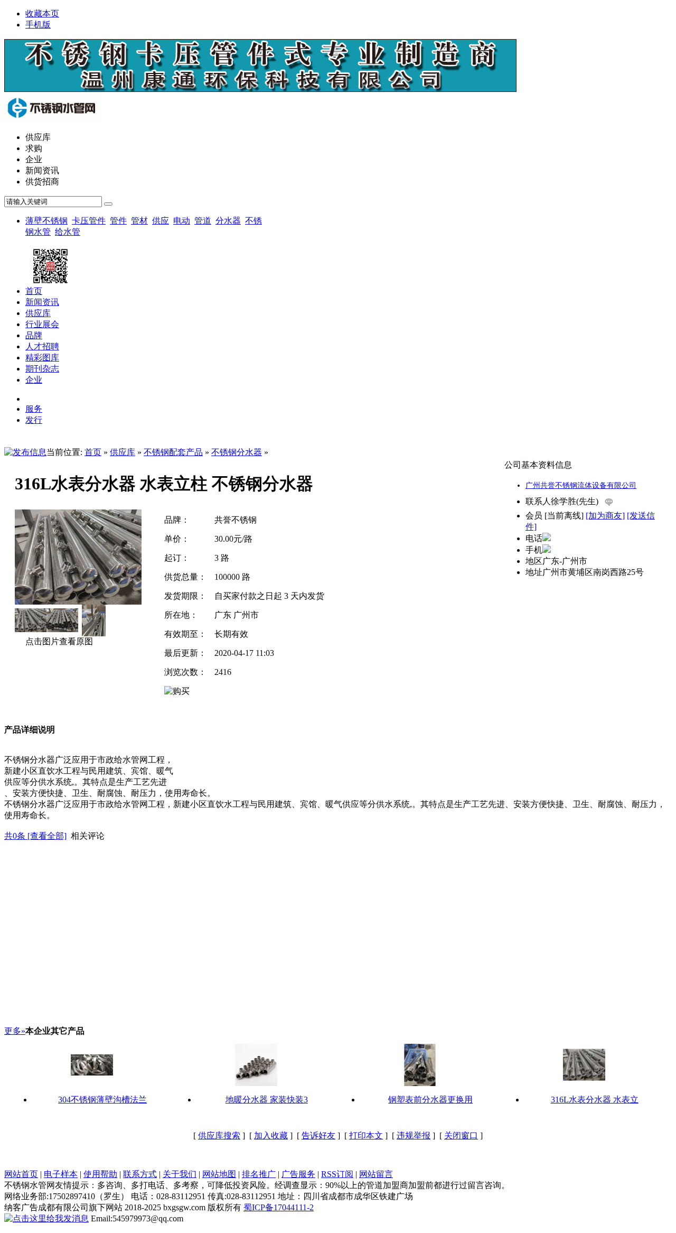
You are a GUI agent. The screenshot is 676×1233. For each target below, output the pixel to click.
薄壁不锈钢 (46, 220)
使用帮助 (100, 1174)
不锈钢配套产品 (173, 452)
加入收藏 (271, 1135)
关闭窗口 (461, 1135)
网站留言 (376, 1174)
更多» (14, 1030)
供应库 (122, 452)
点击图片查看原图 (58, 641)
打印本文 (366, 1135)
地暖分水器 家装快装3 (267, 1099)
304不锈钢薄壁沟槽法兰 (102, 1099)
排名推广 (259, 1174)
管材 (139, 220)
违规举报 (413, 1135)
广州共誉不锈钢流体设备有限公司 (580, 485)
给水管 (67, 231)
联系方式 (140, 1174)
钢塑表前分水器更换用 (430, 1099)
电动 (181, 220)
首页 (92, 452)
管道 (202, 220)
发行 (33, 419)
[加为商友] (605, 515)
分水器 (228, 220)
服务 (33, 408)
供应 (160, 220)
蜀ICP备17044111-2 (278, 1207)
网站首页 (21, 1174)
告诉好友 (318, 1135)
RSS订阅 (337, 1174)
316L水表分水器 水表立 (595, 1099)
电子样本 (61, 1174)
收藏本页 (42, 13)
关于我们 (179, 1174)
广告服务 (298, 1174)
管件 (118, 220)
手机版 (38, 24)
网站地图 (219, 1174)
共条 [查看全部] (35, 835)
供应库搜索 (219, 1135)
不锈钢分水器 (236, 452)
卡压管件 (89, 220)
